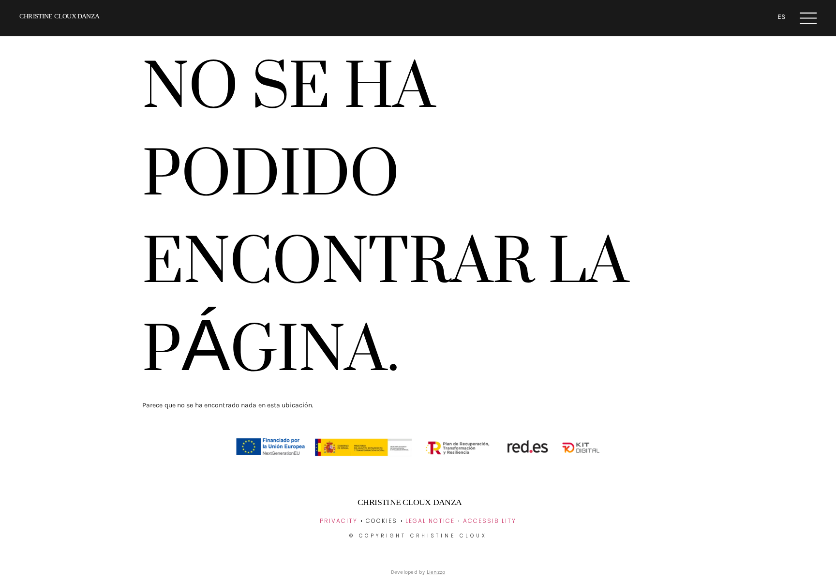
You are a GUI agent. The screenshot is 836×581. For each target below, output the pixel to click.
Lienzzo (436, 572)
